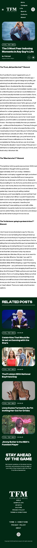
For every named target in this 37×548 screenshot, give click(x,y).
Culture (24, 14)
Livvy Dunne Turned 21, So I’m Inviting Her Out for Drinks (17, 409)
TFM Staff (7, 56)
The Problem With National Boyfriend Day (16, 375)
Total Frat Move (9, 45)
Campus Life (23, 6)
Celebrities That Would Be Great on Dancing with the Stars (15, 340)
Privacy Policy (18, 510)
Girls (23, 2)
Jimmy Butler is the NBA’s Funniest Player (15, 443)
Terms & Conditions (18, 512)
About (23, 17)
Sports (23, 11)
